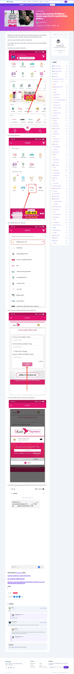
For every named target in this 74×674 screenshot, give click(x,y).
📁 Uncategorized (40, 11)
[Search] (61, 2)
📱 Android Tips (55, 76)
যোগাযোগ (40, 663)
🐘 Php (53, 180)
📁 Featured (54, 120)
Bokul (12, 607)
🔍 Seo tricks (54, 191)
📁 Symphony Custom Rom (57, 201)
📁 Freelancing (55, 123)
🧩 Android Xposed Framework (58, 79)
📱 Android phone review (57, 71)
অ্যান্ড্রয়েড (29, 1)
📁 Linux (53, 157)
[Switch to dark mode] (63, 2)
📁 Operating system (56, 172)
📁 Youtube (54, 243)
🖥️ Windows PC (55, 237)
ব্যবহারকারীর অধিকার (63, 672)
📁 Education (54, 110)
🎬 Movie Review (55, 165)
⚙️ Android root (55, 73)
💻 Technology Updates (56, 206)
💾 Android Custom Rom (56, 68)
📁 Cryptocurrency (55, 102)
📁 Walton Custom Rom (56, 224)
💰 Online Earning (55, 170)
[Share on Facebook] (14, 597)
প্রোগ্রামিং (41, 1)
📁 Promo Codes (55, 183)
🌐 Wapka (54, 227)
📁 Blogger (54, 92)
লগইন (66, 1)
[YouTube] (11, 668)
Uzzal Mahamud (42, 22)
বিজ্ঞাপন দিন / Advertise (43, 667)
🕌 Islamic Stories (55, 141)
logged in (16, 647)
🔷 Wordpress (54, 240)
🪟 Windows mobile (55, 235)
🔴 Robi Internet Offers (56, 188)
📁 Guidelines (54, 131)
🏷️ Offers (54, 167)
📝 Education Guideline (56, 112)
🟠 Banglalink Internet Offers (57, 86)
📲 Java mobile (55, 144)
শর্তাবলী (58, 672)
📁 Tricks (54, 219)
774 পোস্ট (57, 50)
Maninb (16, 628)
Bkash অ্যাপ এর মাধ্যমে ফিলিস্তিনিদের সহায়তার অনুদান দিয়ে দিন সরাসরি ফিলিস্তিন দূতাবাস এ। (52, 16)
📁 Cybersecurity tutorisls (56, 107)
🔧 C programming (55, 97)
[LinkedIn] (13, 668)
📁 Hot (53, 136)
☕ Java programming (56, 146)
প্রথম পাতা (24, 1)
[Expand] (67, 81)
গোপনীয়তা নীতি (55, 672)
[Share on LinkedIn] (19, 597)
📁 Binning (54, 89)
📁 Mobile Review (55, 162)
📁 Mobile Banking (55, 159)
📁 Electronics (54, 115)
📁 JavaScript (54, 149)
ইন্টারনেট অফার (35, 1)
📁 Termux (54, 84)
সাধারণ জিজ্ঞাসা (32, 667)
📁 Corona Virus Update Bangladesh (58, 99)
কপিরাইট (67, 672)
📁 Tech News (55, 204)
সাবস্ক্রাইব (66, 667)
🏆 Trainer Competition (56, 214)
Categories (46, 1)
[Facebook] (6, 668)
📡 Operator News (55, 175)
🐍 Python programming (56, 185)
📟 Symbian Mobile (55, 198)
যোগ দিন (52, 4)
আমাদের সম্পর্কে (32, 663)
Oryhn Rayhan (14, 621)
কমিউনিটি (31, 665)
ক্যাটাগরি (40, 665)
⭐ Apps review (55, 81)
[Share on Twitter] (17, 597)
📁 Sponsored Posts (56, 193)
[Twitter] (9, 668)
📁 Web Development (56, 230)
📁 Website (54, 232)
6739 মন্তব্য (63, 50)
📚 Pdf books (54, 178)
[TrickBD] (17, 661)
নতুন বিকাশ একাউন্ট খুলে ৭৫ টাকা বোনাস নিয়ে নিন (19, 575)
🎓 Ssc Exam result (55, 196)
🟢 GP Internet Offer (56, 128)
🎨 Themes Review (55, 209)
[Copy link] (22, 597)
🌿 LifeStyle (54, 154)
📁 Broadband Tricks (56, 94)
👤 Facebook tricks (55, 118)
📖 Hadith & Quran (55, 133)
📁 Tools (54, 211)
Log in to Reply (43, 608)
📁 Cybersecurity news (56, 105)
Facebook (18, 572)
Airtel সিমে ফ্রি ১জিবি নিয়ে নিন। (16, 579)
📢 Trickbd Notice (55, 217)
